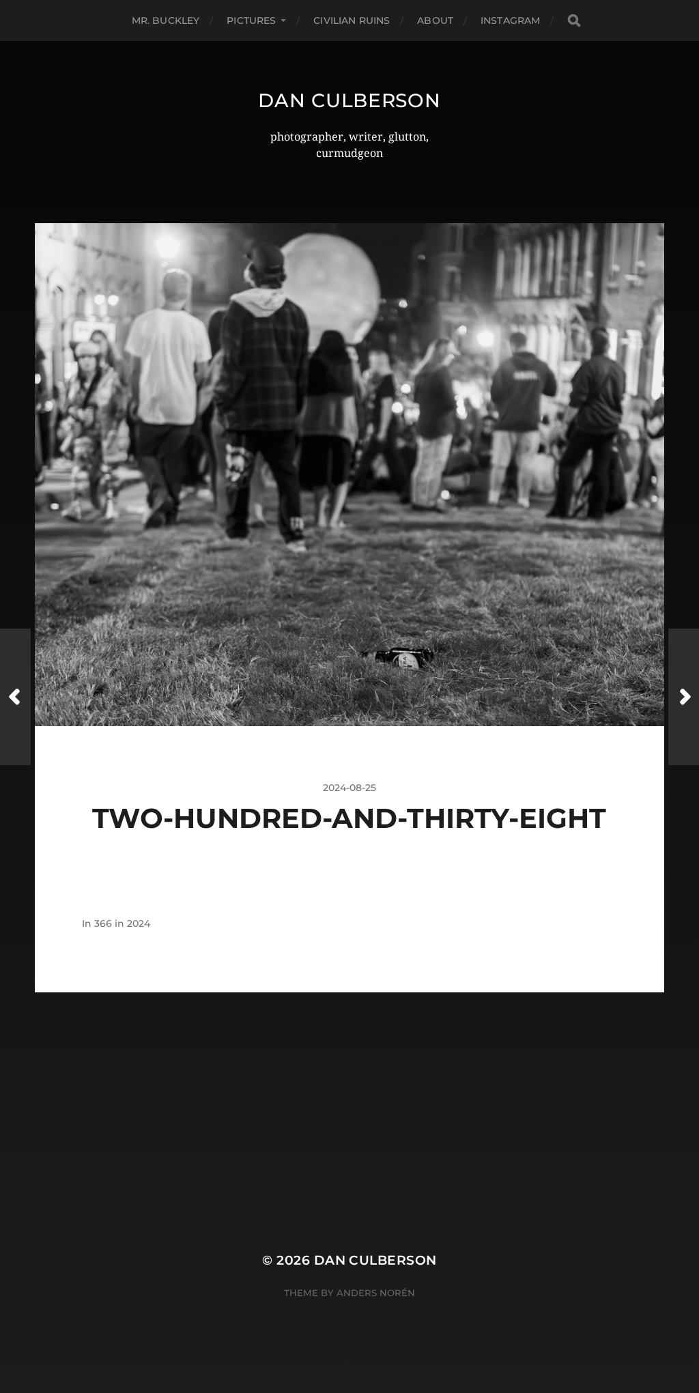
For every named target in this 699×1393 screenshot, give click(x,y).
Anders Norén (376, 1292)
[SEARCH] (574, 20)
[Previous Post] (15, 697)
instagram (510, 20)
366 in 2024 (122, 923)
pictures (251, 20)
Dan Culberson (349, 100)
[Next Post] (683, 697)
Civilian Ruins (351, 20)
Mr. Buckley (166, 20)
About (435, 20)
